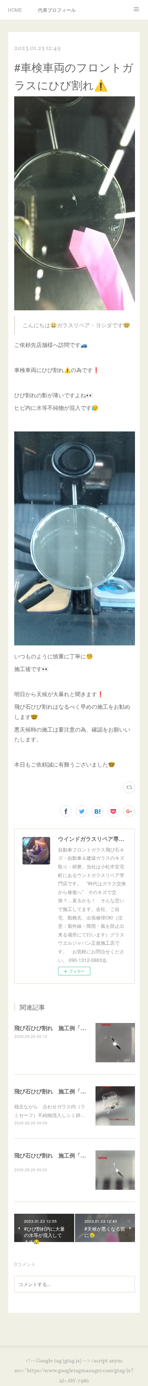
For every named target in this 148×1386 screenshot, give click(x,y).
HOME (15, 9)
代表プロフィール (57, 9)
